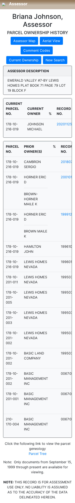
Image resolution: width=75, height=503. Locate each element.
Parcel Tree (37, 454)
